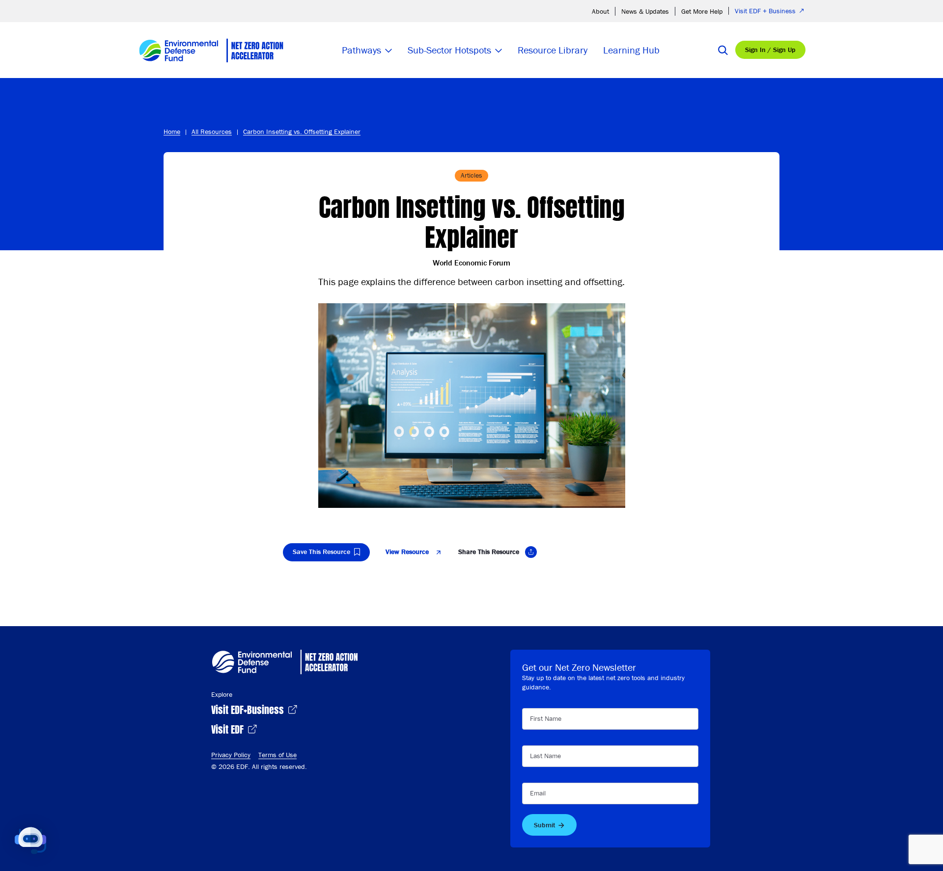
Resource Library (552, 50)
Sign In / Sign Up (770, 49)
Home (172, 131)
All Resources (212, 131)
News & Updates (645, 11)
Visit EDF (228, 728)
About (600, 11)
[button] (30, 840)
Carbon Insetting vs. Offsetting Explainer (302, 131)
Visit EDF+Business (248, 708)
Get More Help (701, 11)
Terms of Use (277, 754)
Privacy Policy (230, 754)
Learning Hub (631, 50)
